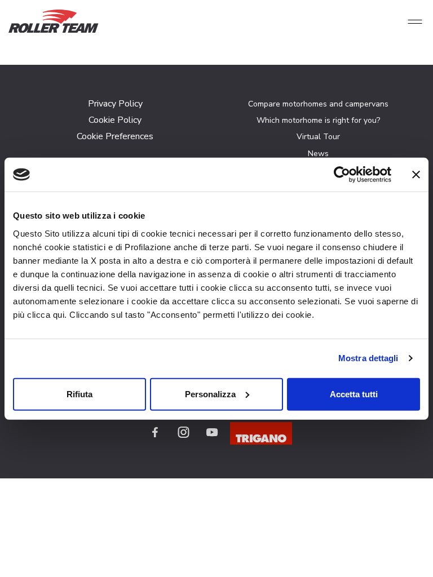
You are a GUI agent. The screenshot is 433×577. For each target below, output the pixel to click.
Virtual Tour (318, 136)
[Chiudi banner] (416, 175)
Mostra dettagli (368, 358)
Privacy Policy (115, 103)
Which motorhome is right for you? (318, 120)
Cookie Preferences (115, 136)
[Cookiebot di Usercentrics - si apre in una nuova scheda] (342, 174)
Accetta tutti (354, 393)
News (318, 153)
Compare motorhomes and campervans (318, 104)
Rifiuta (79, 393)
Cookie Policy (115, 120)
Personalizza (210, 393)
